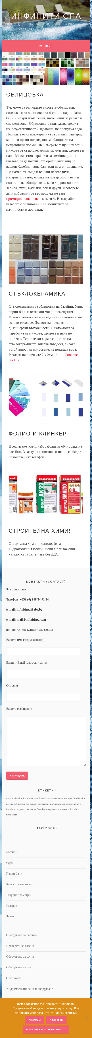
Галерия (11, 905)
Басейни (11, 852)
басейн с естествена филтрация (55, 798)
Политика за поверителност (46, 1029)
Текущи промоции (18, 895)
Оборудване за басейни (22, 935)
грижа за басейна (15, 804)
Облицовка (13, 978)
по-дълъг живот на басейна (30, 809)
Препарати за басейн (20, 946)
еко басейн (31, 804)
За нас (10, 916)
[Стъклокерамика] (46, 259)
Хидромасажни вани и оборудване (29, 989)
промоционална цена (22, 199)
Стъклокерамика (37, 294)
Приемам (35, 1020)
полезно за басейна (68, 809)
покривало (51, 809)
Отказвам (56, 1020)
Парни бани (14, 873)
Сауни (10, 862)
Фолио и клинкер (38, 434)
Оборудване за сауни (20, 956)
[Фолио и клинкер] (46, 399)
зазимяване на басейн (49, 804)
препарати (11, 814)
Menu (48, 46)
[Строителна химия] (46, 496)
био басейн (79, 798)
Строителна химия (41, 531)
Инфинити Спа (46, 16)
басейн (10, 798)
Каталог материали (19, 884)
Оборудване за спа (18, 967)
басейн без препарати (26, 798)
